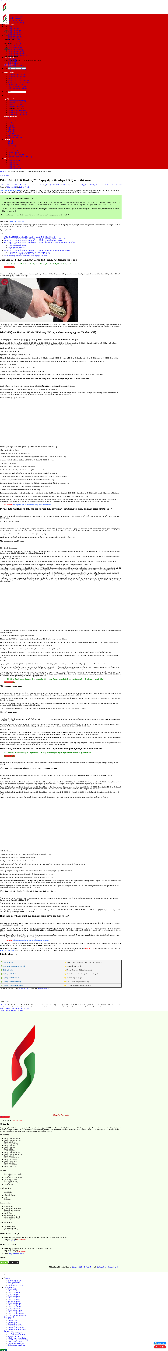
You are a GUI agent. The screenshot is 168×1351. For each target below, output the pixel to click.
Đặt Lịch (161, 1347)
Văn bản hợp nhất (14, 135)
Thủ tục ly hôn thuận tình (16, 74)
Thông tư (11, 122)
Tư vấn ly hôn (12, 26)
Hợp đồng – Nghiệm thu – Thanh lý (20, 157)
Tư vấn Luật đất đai (14, 32)
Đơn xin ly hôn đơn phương (12, 1208)
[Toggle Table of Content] (1, 234)
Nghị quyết (11, 130)
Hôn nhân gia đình (14, 153)
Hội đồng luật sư (9, 1194)
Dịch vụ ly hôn (13, 61)
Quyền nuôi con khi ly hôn (17, 86)
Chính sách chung (9, 1226)
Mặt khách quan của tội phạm (18, 245)
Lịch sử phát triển (9, 1195)
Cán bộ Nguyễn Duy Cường (17, 112)
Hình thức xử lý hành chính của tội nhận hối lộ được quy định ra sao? (26, 255)
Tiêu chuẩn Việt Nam (15, 137)
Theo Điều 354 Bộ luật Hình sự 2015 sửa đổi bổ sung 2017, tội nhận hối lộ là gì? (30, 237)
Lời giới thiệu (8, 1192)
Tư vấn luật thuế (9, 1156)
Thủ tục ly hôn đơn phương (17, 76)
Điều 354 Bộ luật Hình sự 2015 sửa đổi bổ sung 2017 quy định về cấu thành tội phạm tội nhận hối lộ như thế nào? (40, 242)
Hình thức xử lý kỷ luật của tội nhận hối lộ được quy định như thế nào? (30, 254)
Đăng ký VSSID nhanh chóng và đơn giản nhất (14, 1008)
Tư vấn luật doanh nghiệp (12, 1152)
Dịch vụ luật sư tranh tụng (17, 69)
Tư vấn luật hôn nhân (15, 168)
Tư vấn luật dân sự (14, 162)
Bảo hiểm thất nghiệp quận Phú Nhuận (12, 1010)
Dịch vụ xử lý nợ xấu (10, 1181)
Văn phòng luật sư (9, 1215)
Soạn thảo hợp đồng (14, 40)
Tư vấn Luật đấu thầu (15, 42)
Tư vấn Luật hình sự (14, 38)
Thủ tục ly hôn (9, 72)
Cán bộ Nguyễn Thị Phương (17, 114)
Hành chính (12, 145)
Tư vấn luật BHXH (14, 166)
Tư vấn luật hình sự (14, 164)
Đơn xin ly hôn (8, 1206)
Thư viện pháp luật (10, 116)
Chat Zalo (161, 1343)
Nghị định (11, 128)
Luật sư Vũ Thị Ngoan (15, 103)
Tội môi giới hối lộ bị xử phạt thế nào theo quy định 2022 (31, 940)
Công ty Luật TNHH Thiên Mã (82, 1267)
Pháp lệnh (11, 131)
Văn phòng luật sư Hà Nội (12, 1217)
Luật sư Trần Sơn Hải (15, 104)
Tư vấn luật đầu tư (9, 1163)
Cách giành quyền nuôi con (17, 88)
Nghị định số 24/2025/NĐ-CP (25, 185)
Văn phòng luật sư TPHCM (12, 1219)
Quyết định (11, 133)
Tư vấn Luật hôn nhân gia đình (18, 55)
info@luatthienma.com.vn (16, 1241)
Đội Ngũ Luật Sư (9, 99)
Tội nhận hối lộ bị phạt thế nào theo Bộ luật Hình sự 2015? (32, 504)
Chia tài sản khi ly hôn (15, 84)
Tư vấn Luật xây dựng (15, 50)
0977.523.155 (17, 1120)
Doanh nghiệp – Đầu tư (16, 155)
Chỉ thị (10, 118)
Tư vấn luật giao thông (11, 1144)
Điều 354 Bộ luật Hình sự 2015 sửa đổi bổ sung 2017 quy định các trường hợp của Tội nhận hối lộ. (36, 239)
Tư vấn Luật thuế (13, 28)
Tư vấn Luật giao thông (16, 51)
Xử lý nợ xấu (12, 59)
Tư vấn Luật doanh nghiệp (17, 53)
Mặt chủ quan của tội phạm (17, 247)
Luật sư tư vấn (3, 1004)
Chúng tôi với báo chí (15, 21)
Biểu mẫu (7, 139)
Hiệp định (11, 126)
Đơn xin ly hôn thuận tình (12, 1210)
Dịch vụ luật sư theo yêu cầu (12, 1174)
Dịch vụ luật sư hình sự (16, 67)
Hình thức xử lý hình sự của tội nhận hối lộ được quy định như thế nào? (30, 252)
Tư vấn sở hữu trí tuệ (15, 48)
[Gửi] (4, 1277)
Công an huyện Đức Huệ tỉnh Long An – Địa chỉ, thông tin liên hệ (97, 185)
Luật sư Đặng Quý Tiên (16, 106)
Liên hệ (6, 1197)
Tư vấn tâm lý (8, 1213)
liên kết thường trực (44, 988)
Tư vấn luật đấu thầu (10, 1165)
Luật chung (12, 120)
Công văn (11, 124)
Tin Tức (6, 158)
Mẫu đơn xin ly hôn (14, 78)
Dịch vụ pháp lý (9, 57)
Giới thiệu (7, 15)
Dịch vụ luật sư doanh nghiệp (18, 71)
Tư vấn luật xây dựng (10, 1159)
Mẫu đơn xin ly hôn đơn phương (19, 82)
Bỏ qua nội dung (5, 1)
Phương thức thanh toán (11, 1230)
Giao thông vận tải (14, 149)
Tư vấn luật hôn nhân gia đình (13, 1154)
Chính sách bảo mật (10, 1228)
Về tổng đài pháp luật (15, 17)
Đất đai (10, 141)
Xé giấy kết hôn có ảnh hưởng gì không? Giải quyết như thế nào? (56, 185)
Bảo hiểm (11, 143)
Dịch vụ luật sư (13, 63)
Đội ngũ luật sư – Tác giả (16, 23)
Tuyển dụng (7, 1199)
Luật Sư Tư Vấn (24, 187)
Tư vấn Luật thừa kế (14, 36)
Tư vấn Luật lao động (15, 46)
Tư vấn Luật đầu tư (14, 30)
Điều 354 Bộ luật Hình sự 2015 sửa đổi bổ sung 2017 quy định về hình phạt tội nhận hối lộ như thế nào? (37, 250)
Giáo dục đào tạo (13, 151)
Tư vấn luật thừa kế (10, 1166)
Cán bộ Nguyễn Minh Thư (17, 110)
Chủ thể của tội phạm (16, 249)
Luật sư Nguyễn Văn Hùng (17, 101)
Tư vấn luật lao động (10, 1161)
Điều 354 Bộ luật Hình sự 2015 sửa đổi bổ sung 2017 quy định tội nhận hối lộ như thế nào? (33, 240)
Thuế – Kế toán (13, 147)
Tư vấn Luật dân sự (14, 34)
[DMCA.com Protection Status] (9, 1264)
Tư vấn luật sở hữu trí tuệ (11, 1158)
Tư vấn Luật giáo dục (15, 44)
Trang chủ (3, 171)
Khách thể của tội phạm (16, 244)
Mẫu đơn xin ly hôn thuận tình (18, 80)
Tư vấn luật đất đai (14, 160)
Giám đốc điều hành (15, 19)
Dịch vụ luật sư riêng (15, 65)
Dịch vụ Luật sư (9, 24)
